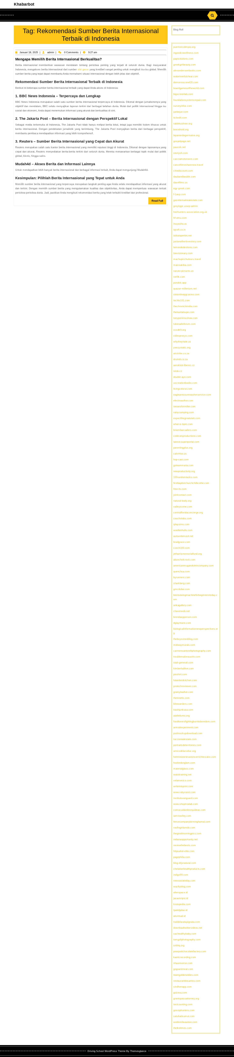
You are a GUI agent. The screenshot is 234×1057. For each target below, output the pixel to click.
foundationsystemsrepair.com (189, 100)
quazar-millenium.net (185, 288)
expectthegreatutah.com (186, 418)
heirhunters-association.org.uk (190, 212)
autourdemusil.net (183, 536)
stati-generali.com (183, 662)
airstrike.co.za (181, 353)
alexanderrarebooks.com (187, 70)
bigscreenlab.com (183, 94)
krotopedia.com (182, 904)
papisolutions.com (183, 58)
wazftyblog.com (182, 886)
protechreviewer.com (185, 686)
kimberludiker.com (183, 668)
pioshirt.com (180, 674)
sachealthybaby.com (184, 933)
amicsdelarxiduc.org (184, 751)
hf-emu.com (180, 217)
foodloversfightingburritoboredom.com (194, 721)
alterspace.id (180, 892)
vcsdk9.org (179, 329)
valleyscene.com (182, 506)
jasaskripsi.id (180, 898)
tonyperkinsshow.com (185, 318)
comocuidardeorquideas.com (189, 810)
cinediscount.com (183, 170)
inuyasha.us (180, 223)
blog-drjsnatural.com (184, 863)
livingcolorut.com (182, 388)
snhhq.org (178, 945)
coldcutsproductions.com (187, 436)
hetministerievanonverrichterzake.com (194, 756)
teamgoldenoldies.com (185, 975)
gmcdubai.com (181, 589)
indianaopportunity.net (185, 839)
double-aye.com (182, 377)
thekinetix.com (181, 698)
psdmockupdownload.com (187, 733)
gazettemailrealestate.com (188, 200)
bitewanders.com (182, 703)
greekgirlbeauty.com (184, 64)
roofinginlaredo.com (184, 827)
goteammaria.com (183, 465)
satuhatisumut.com (184, 1016)
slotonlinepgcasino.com (186, 294)
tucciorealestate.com (185, 739)
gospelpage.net (181, 141)
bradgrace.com (181, 542)
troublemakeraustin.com (186, 656)
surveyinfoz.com (182, 105)
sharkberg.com (181, 583)
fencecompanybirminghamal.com (191, 821)
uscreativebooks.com (185, 382)
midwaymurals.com (184, 645)
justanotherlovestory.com (187, 241)
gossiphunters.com (184, 1010)
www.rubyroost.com (184, 792)
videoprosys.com (183, 335)
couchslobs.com (182, 518)
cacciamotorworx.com (185, 159)
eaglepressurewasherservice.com (192, 394)
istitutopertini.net (182, 235)
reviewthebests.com (184, 845)
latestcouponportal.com (186, 441)
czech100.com (181, 547)
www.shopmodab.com (185, 804)
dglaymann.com (182, 623)
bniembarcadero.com (185, 430)
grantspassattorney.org (186, 998)
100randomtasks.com (185, 477)
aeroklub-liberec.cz (184, 365)
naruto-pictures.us (183, 271)
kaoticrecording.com (184, 957)
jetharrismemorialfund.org (187, 553)
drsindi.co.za (180, 359)
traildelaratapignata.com (186, 921)
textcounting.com (182, 1004)
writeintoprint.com (183, 786)
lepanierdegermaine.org (186, 135)
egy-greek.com (181, 188)
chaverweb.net (181, 611)
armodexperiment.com (186, 727)
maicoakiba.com (182, 265)
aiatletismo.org (181, 715)
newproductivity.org (184, 471)
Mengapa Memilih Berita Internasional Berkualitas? (58, 59)
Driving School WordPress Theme (106, 1051)
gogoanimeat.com (183, 969)
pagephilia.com (181, 857)
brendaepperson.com (185, 617)
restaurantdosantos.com (186, 980)
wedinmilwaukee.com (185, 1022)
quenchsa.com (181, 571)
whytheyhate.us (182, 341)
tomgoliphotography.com (187, 939)
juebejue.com (180, 111)
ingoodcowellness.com (186, 52)
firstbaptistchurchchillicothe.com (191, 483)
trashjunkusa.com (183, 709)
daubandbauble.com (184, 176)
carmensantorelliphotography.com (192, 650)
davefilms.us (180, 182)
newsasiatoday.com (184, 880)
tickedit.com (180, 117)
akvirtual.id (179, 916)
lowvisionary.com (183, 253)
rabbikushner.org (182, 123)
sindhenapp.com (182, 986)
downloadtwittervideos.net (187, 927)
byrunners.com (181, 577)
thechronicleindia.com (185, 306)
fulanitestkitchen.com (185, 680)
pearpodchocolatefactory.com (189, 951)
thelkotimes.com (182, 1028)
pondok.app (179, 282)
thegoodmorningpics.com (187, 833)
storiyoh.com (180, 153)
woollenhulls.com (182, 530)
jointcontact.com (182, 494)
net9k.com (179, 276)
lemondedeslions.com (185, 247)
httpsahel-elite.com (184, 851)
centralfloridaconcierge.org (188, 512)
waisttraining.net (182, 774)
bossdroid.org (181, 129)
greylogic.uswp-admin (185, 206)
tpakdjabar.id (180, 910)
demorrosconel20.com (185, 82)
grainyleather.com (183, 692)
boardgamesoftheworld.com (188, 88)
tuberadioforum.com (184, 324)
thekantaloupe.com (184, 312)
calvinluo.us (180, 453)
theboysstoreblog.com (185, 639)
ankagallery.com (182, 605)
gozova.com (180, 992)
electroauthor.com (183, 400)
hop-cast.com (181, 459)
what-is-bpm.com (183, 424)
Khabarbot (24, 4)
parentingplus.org (183, 447)
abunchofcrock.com (184, 559)
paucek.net (179, 147)
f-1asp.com (179, 194)
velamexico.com (182, 780)
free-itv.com (180, 489)
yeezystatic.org (182, 347)
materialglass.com (183, 768)
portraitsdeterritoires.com (187, 745)
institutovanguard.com (185, 798)
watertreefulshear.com (185, 76)
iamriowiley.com (182, 815)
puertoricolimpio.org (184, 47)
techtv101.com (181, 300)
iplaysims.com (181, 524)
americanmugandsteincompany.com (193, 565)
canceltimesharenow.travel (188, 164)
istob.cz (177, 371)
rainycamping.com (183, 412)
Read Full (159, 201)
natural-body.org (182, 500)
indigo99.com (180, 874)
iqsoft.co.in (179, 229)
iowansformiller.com (184, 406)
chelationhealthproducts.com (189, 868)
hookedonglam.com (184, 762)
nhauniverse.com (183, 963)
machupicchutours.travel (187, 259)
